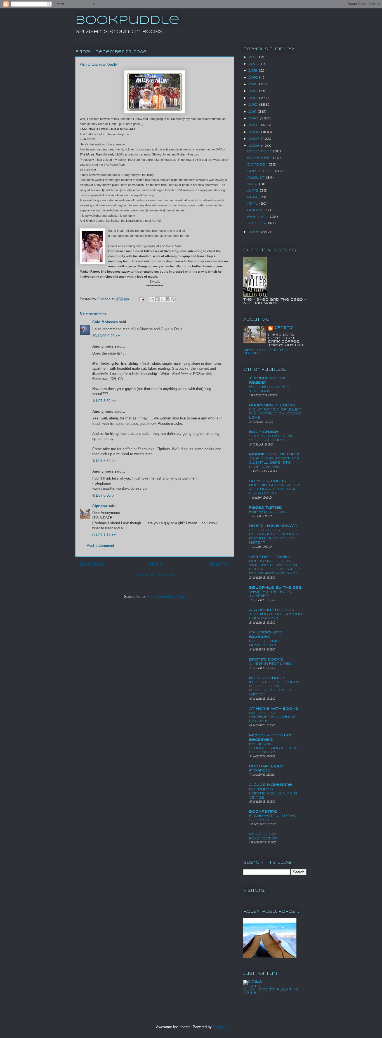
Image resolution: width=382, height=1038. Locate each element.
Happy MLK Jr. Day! (268, 511)
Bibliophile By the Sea (275, 587)
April (253, 203)
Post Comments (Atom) (166, 597)
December (260, 151)
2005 (254, 231)
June (253, 190)
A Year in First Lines (270, 663)
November (260, 157)
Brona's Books (266, 659)
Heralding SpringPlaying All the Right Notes (273, 748)
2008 (254, 132)
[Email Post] (141, 299)
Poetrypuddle (266, 766)
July (253, 184)
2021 (253, 57)
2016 (253, 77)
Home (156, 564)
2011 (253, 111)
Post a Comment (100, 545)
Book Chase (263, 431)
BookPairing (263, 811)
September (261, 171)
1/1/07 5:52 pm (104, 461)
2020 (254, 63)
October (258, 164)
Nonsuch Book (266, 678)
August (256, 177)
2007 (254, 138)
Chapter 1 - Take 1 (269, 556)
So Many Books (267, 481)
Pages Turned (265, 507)
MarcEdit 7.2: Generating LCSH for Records (272, 717)
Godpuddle (262, 834)
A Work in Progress (271, 610)
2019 (253, 70)
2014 (253, 91)
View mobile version (155, 574)
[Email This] (151, 299)
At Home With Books (273, 708)
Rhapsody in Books (272, 405)
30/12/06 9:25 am (106, 336)
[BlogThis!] (157, 299)
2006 (254, 145)
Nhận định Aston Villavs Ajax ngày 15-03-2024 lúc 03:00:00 (275, 489)
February (258, 216)
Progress (259, 770)
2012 (253, 104)
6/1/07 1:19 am (104, 535)
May (252, 197)
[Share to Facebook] (167, 299)
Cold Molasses (105, 322)
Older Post (219, 564)
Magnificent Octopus (275, 454)
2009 (254, 125)
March (255, 210)
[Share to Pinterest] (173, 299)
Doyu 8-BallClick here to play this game (270, 989)
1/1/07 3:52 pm (104, 401)
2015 (253, 84)
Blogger (219, 1027)
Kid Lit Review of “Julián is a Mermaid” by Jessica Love (275, 413)
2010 (254, 118)
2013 (253, 98)
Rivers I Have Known (273, 525)
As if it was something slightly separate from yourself (274, 462)
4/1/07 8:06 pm (104, 495)
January (257, 223)
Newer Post (91, 564)
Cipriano (99, 506)
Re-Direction (263, 838)
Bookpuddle (127, 20)
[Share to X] (162, 299)
